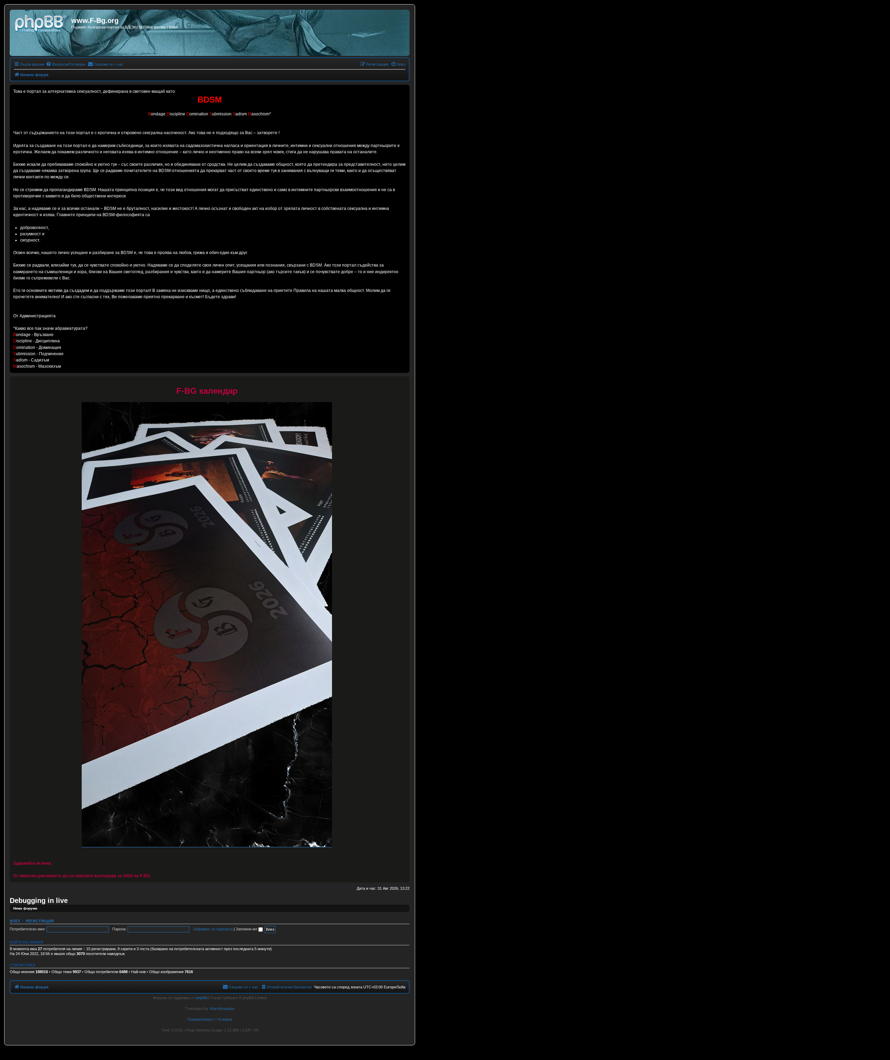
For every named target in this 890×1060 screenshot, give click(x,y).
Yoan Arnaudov (222, 1008)
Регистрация (40, 921)
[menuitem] (65, 64)
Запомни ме (247, 929)
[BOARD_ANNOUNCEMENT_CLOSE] (404, 382)
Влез (15, 921)
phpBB (201, 998)
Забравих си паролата (213, 929)
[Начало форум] (41, 22)
